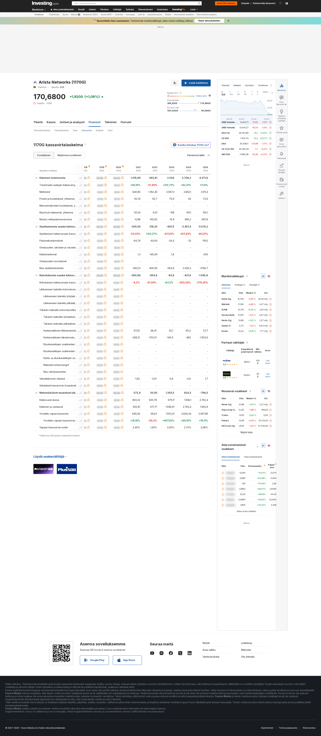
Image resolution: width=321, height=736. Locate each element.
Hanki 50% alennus (226, 3)
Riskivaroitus (309, 728)
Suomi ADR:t (106, 14)
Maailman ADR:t (90, 14)
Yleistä (38, 122)
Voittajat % (240, 285)
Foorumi (126, 122)
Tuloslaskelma (61, 130)
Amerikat (119, 14)
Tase (75, 130)
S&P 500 (226, 154)
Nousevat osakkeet (234, 391)
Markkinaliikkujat (233, 276)
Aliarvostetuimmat (231, 457)
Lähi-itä (141, 14)
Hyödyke (249, 85)
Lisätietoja (246, 643)
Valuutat (225, 85)
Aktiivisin (226, 285)
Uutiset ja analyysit (72, 122)
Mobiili (206, 643)
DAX (224, 143)
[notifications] (281, 3)
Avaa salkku (209, 649)
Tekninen (110, 122)
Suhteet (99, 130)
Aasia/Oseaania (154, 14)
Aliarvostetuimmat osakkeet (234, 447)
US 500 (225, 138)
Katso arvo (201, 96)
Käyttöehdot (267, 728)
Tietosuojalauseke (288, 728)
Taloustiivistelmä (41, 130)
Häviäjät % (254, 285)
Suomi (65, 14)
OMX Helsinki (228, 127)
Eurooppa (130, 14)
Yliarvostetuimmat (253, 457)
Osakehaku (162, 9)
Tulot (110, 130)
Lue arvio (267, 361)
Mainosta (246, 649)
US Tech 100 (228, 149)
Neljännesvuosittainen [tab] (70, 155)
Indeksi (237, 85)
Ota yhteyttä (247, 656)
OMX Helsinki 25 (230, 122)
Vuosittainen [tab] (43, 155)
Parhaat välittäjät (233, 342)
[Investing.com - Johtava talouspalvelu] (45, 3)
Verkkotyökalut (211, 656)
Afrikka (168, 14)
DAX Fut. (226, 133)
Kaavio (51, 122)
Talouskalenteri (145, 9)
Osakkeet (39, 14)
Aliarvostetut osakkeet (184, 14)
